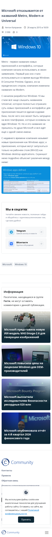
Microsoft (7, 264)
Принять (26, 519)
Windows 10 (21, 264)
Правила (6, 475)
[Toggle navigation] (46, 532)
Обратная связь (10, 480)
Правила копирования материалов (20, 485)
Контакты (7, 470)
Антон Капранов (13, 27)
